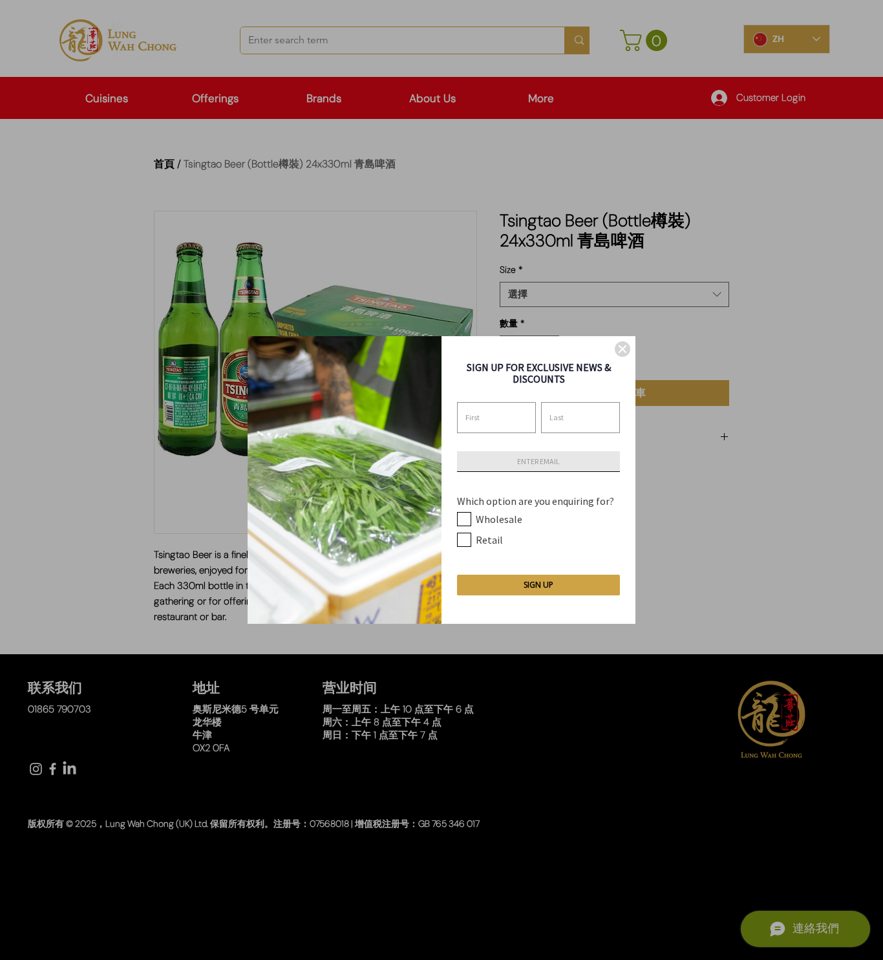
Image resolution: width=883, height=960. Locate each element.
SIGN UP (538, 584)
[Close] (622, 349)
